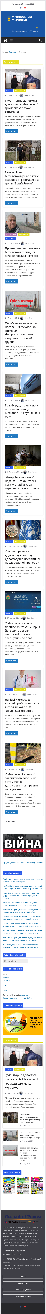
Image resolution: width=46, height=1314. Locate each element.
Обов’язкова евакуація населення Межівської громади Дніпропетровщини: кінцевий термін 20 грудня (21, 332)
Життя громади (11, 234)
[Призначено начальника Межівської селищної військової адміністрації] (23, 222)
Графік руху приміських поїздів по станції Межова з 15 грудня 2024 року (22, 410)
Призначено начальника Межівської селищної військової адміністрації (22, 252)
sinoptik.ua (24, 995)
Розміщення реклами (23, 1296)
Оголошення (20, 91)
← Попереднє (9, 821)
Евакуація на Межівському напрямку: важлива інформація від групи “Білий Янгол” (22, 177)
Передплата (23, 1283)
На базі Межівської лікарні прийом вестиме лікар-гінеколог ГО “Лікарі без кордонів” (22, 705)
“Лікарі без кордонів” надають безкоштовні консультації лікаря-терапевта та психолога (22, 482)
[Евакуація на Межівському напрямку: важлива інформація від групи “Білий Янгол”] (23, 150)
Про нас (23, 1277)
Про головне (10, 238)
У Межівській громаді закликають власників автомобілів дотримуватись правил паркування (21, 781)
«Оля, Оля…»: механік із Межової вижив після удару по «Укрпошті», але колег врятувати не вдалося (21, 895)
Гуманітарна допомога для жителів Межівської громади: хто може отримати (21, 106)
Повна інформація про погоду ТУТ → (17, 998)
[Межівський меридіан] (5, 40)
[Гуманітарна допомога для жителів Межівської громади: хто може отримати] (23, 79)
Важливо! (9, 91)
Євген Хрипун (29, 95)
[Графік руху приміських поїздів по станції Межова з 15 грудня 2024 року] (23, 384)
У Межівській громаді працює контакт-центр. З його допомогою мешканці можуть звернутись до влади (22, 630)
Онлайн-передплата (23, 1289)
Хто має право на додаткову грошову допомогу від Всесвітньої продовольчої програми (22, 556)
